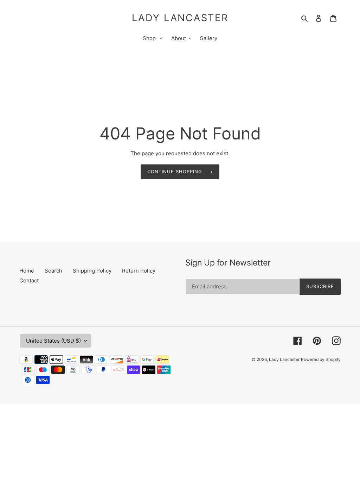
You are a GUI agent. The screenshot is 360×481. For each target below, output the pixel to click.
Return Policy (138, 270)
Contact (29, 280)
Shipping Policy (92, 270)
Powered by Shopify (321, 359)
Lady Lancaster (180, 18)
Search (53, 270)
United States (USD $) (53, 340)
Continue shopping (174, 171)
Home (26, 270)
